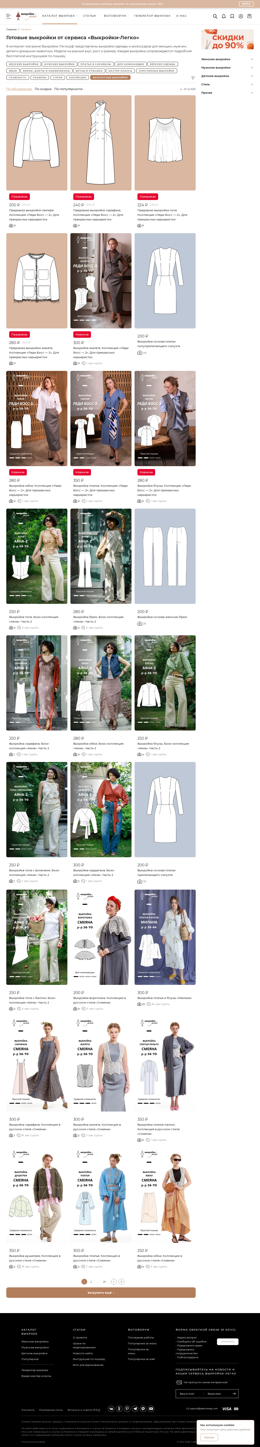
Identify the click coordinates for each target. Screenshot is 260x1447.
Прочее (206, 92)
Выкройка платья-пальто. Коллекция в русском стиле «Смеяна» (158, 1129)
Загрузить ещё (100, 1292)
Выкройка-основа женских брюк (162, 617)
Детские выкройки (215, 76)
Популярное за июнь (138, 1351)
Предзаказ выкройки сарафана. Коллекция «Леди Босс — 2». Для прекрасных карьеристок (98, 214)
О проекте (80, 1337)
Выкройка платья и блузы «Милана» (164, 998)
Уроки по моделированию (84, 1345)
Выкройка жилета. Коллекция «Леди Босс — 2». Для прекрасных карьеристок (100, 352)
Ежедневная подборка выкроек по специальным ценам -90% (122, 3)
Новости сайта (83, 1353)
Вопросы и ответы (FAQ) (84, 1409)
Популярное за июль (142, 1343)
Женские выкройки (215, 59)
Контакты (28, 1409)
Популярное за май (141, 1359)
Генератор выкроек (35, 1370)
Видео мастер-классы (36, 1375)
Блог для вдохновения (88, 1364)
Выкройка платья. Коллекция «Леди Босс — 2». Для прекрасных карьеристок (100, 490)
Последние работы (141, 1337)
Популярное (30, 1359)
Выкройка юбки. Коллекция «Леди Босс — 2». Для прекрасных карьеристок (35, 490)
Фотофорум (139, 1329)
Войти (246, 3)
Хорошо (209, 1437)
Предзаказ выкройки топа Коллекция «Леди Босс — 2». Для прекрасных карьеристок (162, 214)
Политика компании (33, 1442)
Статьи (79, 1329)
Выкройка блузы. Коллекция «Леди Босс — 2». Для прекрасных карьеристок (164, 490)
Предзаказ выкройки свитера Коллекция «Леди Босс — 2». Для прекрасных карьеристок (34, 214)
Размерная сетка (51, 1409)
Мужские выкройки (215, 67)
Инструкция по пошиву (89, 1359)
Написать (227, 1341)
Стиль (205, 84)
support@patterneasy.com (204, 1408)
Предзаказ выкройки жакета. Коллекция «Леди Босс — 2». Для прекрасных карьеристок (34, 352)
